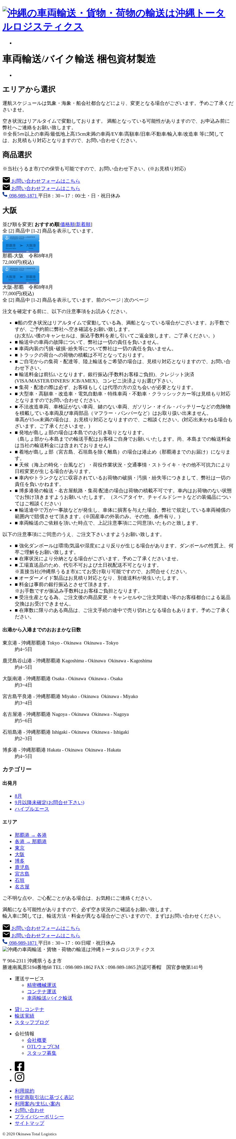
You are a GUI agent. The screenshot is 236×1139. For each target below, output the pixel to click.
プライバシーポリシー (39, 1116)
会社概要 (37, 1040)
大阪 (20, 854)
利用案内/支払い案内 (37, 1103)
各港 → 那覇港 (31, 841)
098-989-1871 (23, 195)
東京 (20, 848)
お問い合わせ (29, 1110)
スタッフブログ (32, 1022)
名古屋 (22, 886)
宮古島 (22, 873)
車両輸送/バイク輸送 (50, 998)
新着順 (83, 224)
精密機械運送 (42, 985)
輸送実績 (24, 1015)
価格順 (67, 224)
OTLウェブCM (43, 1046)
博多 (20, 860)
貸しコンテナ (29, 1009)
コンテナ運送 (42, 991)
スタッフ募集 (42, 1053)
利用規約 (24, 1090)
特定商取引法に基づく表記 (44, 1097)
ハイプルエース (32, 809)
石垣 (20, 880)
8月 (18, 796)
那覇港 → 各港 (31, 835)
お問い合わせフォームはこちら (45, 181)
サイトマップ (29, 1123)
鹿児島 (22, 867)
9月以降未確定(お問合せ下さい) (49, 802)
